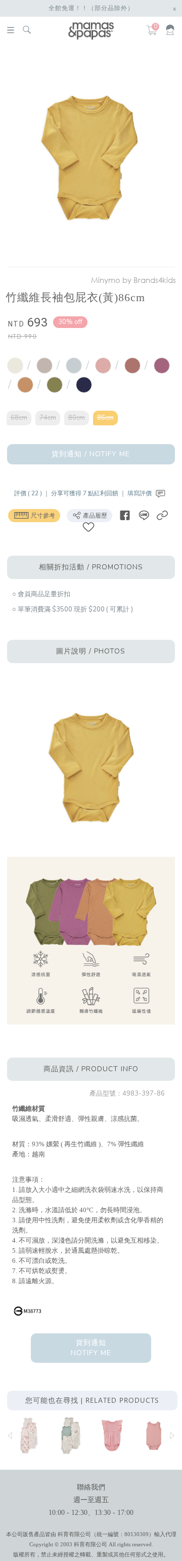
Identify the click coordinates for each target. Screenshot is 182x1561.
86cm (105, 417)
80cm (76, 417)
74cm (47, 417)
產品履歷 (94, 516)
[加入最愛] (88, 526)
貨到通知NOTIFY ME (91, 1348)
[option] (89, 158)
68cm (19, 417)
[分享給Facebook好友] (125, 515)
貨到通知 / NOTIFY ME (91, 454)
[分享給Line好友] (144, 515)
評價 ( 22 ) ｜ (32, 493)
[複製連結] (162, 515)
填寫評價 (140, 493)
